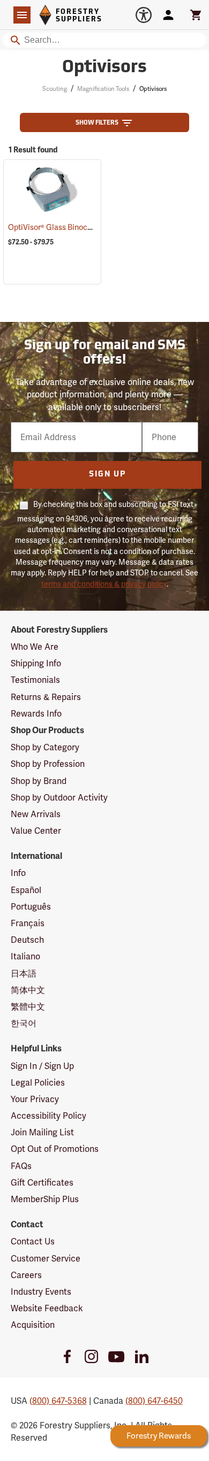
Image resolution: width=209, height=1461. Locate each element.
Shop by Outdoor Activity (59, 797)
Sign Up (107, 475)
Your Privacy (35, 1099)
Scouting (54, 89)
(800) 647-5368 (58, 1400)
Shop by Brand (38, 781)
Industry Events (41, 1291)
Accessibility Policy (48, 1115)
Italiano (25, 956)
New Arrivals (36, 814)
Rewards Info (36, 713)
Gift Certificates (42, 1182)
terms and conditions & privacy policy (104, 584)
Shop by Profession (48, 764)
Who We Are (34, 646)
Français (27, 923)
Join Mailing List (42, 1132)
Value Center (36, 830)
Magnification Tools (103, 89)
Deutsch (27, 939)
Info (18, 873)
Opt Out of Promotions (55, 1149)
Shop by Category (45, 747)
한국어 (23, 1023)
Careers (26, 1275)
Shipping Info (36, 663)
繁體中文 (28, 1006)
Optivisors (104, 67)
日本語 (23, 973)
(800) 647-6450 (154, 1400)
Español (26, 890)
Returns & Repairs (46, 697)
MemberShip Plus (45, 1199)
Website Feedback (47, 1308)
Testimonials (35, 680)
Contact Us (33, 1241)
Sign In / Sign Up (42, 1066)
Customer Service (45, 1258)
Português (31, 906)
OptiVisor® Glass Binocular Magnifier (85, 227)
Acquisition (33, 1325)
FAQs (21, 1166)
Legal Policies (38, 1082)
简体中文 (28, 990)
